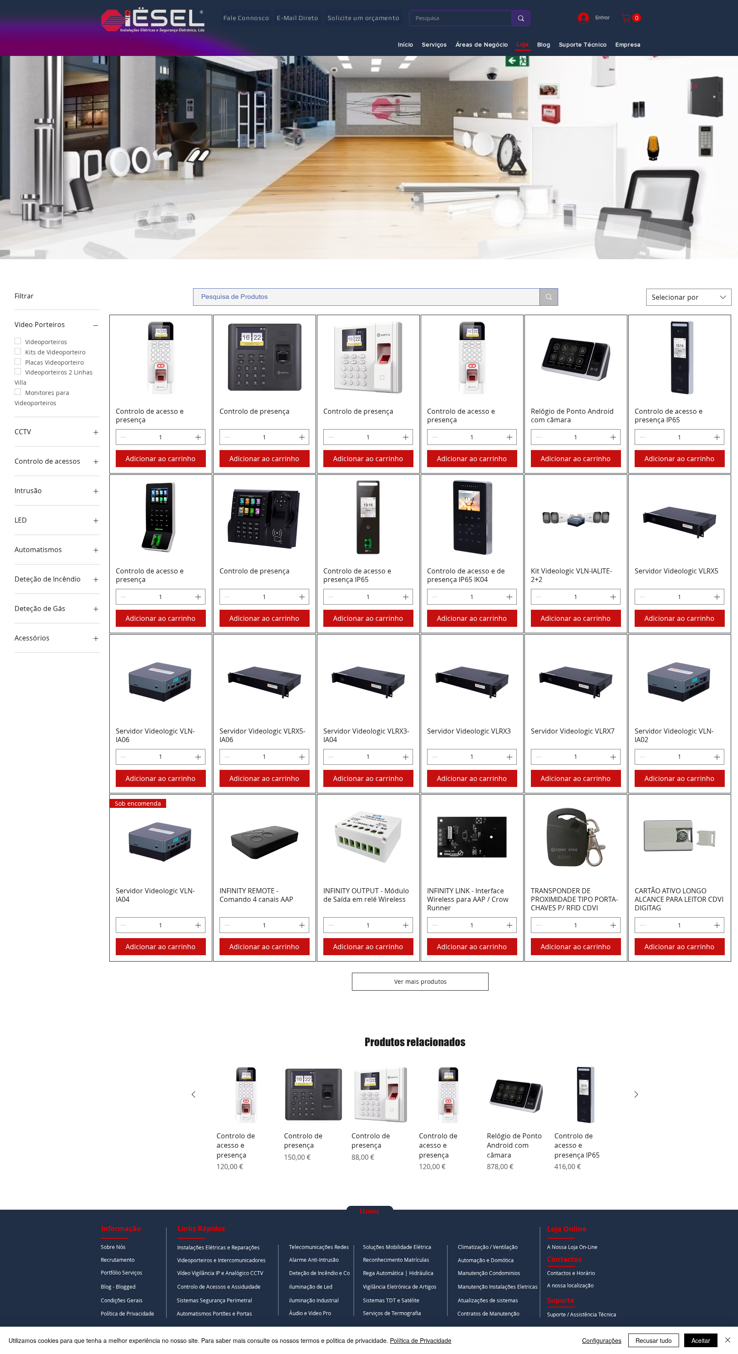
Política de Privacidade (420, 1340)
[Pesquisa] (521, 18)
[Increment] (198, 437)
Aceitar (700, 1340)
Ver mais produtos (420, 981)
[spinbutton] (160, 437)
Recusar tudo (654, 1340)
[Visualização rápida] (161, 357)
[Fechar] (728, 1340)
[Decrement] (122, 437)
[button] (632, 17)
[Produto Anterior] (193, 1094)
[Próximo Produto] (636, 1094)
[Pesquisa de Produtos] (548, 297)
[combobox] (689, 297)
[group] (415, 1123)
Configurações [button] (601, 1340)
